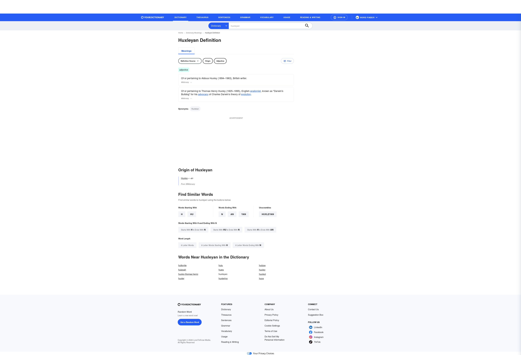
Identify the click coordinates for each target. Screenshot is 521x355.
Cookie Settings (272, 325)
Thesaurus (226, 314)
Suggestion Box (315, 314)
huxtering (223, 278)
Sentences (226, 320)
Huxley (184, 178)
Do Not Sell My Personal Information (275, 338)
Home (180, 33)
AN (232, 214)
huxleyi (262, 274)
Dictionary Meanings (194, 33)
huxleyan (268, 214)
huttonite (182, 265)
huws (221, 269)
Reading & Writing (230, 341)
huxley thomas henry (188, 274)
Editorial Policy (272, 320)
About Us (269, 309)
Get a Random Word (189, 322)
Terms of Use (271, 331)
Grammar (225, 325)
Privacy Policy (271, 314)
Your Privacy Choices (263, 353)
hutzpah (182, 269)
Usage (224, 336)
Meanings (186, 50)
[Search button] (308, 26)
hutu (221, 265)
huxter (181, 278)
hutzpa (262, 265)
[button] (339, 17)
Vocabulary (226, 331)
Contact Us (313, 309)
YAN (243, 214)
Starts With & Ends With (193, 229)
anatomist (255, 91)
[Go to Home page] (152, 17)
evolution (246, 94)
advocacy (203, 94)
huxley (262, 269)
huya (261, 278)
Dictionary (216, 25)
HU (191, 214)
